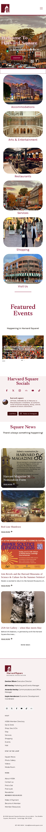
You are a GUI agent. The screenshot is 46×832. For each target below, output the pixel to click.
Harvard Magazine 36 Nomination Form (16, 478)
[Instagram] (7, 708)
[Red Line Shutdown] (23, 506)
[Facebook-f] (7, 390)
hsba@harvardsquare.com (34, 825)
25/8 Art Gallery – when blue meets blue (21, 627)
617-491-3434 (19, 825)
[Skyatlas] (26, 390)
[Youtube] (33, 390)
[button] (4, 347)
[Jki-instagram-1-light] (20, 390)
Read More (7, 484)
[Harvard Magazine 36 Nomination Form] (23, 468)
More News (25, 645)
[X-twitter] (13, 390)
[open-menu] (41, 9)
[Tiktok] (39, 390)
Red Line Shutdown (11, 526)
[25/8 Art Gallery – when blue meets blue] (23, 607)
